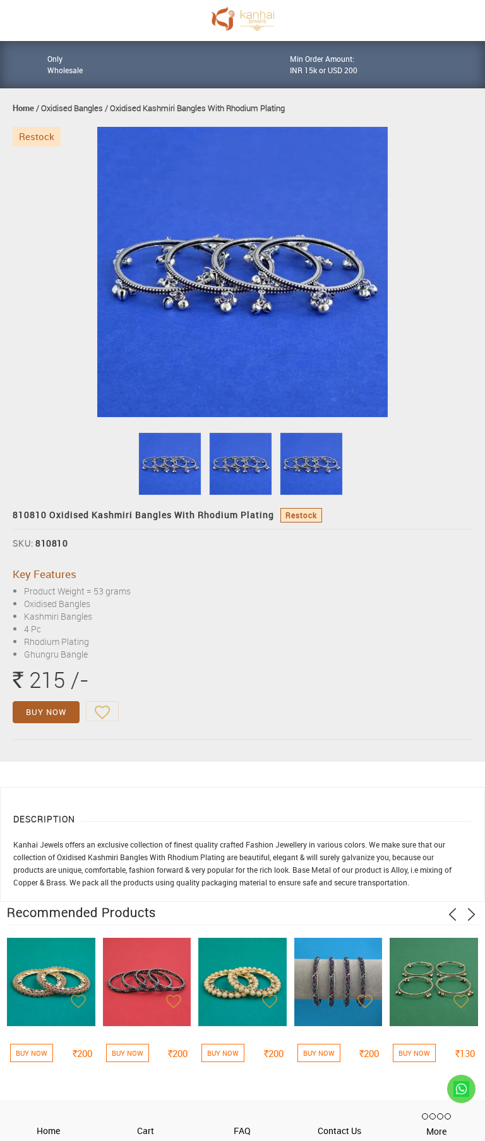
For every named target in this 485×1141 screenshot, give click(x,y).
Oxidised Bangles (72, 108)
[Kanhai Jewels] (242, 18)
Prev (452, 914)
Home (23, 108)
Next (471, 914)
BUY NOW (46, 712)
